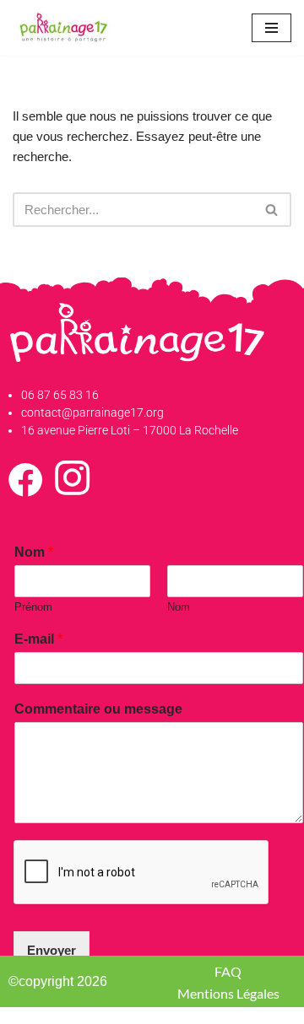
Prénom (33, 607)
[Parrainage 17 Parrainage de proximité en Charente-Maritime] (63, 28)
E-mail (38, 639)
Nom (33, 552)
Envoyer (51, 950)
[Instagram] (72, 488)
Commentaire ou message (98, 709)
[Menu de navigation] (271, 27)
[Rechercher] (272, 209)
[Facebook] (25, 488)
